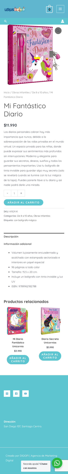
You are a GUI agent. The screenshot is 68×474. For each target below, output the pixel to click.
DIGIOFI (24, 455)
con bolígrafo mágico (25, 220)
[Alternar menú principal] (60, 9)
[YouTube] (25, 393)
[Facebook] (16, 393)
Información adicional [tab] (18, 243)
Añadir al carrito (23, 202)
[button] (5, 21)
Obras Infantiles (21, 92)
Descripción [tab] (11, 236)
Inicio (7, 92)
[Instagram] (7, 393)
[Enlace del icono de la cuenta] (62, 21)
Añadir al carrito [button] (17, 359)
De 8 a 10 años (40, 92)
